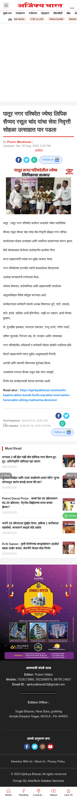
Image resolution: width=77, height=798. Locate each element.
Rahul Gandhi (54, 19)
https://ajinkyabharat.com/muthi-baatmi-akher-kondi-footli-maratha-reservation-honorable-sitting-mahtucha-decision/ (36, 395)
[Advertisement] (38, 63)
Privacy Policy (56, 761)
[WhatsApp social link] (34, 160)
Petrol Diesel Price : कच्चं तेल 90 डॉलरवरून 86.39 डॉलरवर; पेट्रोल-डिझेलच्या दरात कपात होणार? (29, 503)
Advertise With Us (21, 761)
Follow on (48, 159)
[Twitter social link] (26, 160)
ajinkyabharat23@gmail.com (46, 684)
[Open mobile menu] (6, 5)
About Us (40, 761)
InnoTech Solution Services (46, 780)
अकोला (39, 150)
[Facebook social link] (19, 160)
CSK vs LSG (35, 19)
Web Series (17, 19)
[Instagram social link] (42, 747)
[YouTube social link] (50, 747)
